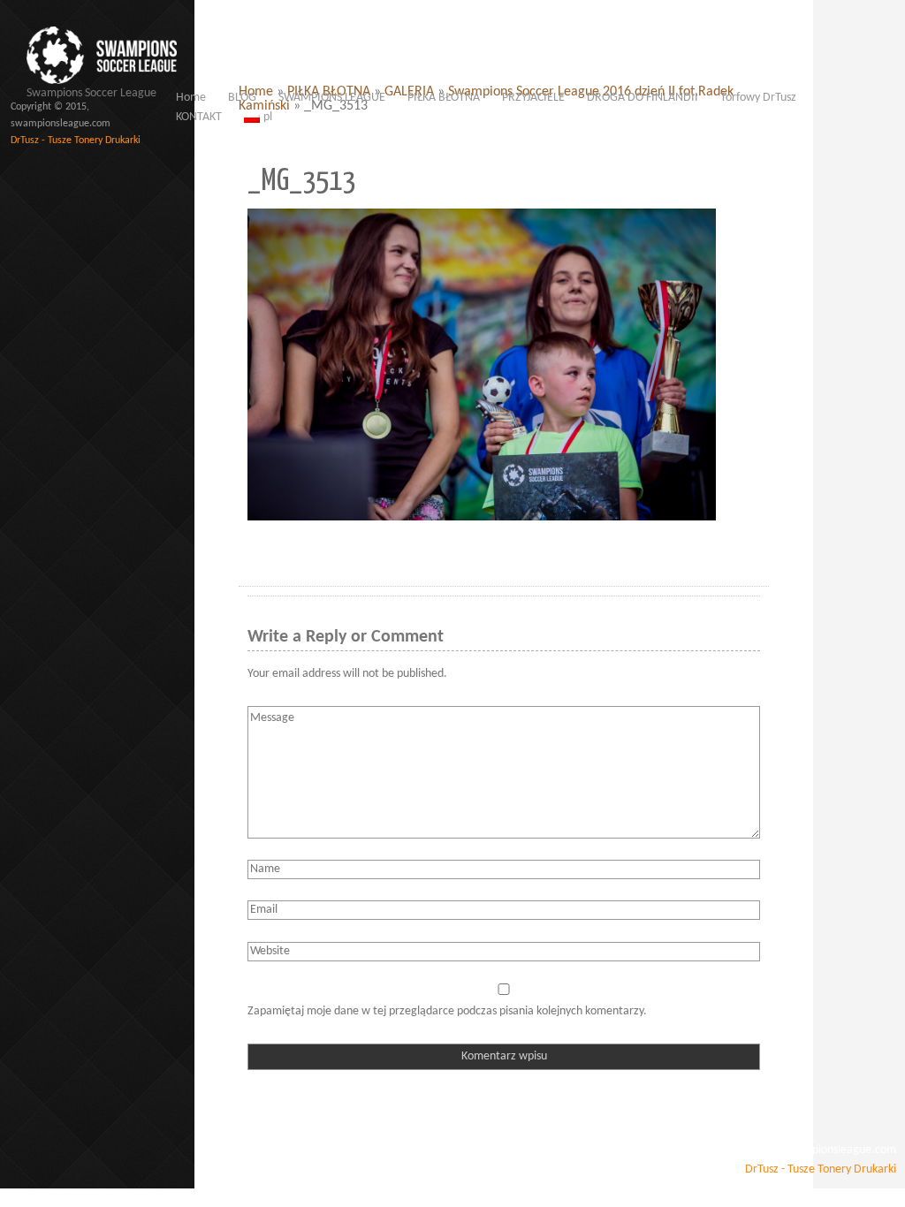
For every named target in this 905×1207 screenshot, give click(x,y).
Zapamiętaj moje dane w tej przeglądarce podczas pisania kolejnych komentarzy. (447, 1011)
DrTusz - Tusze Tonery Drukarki (76, 140)
